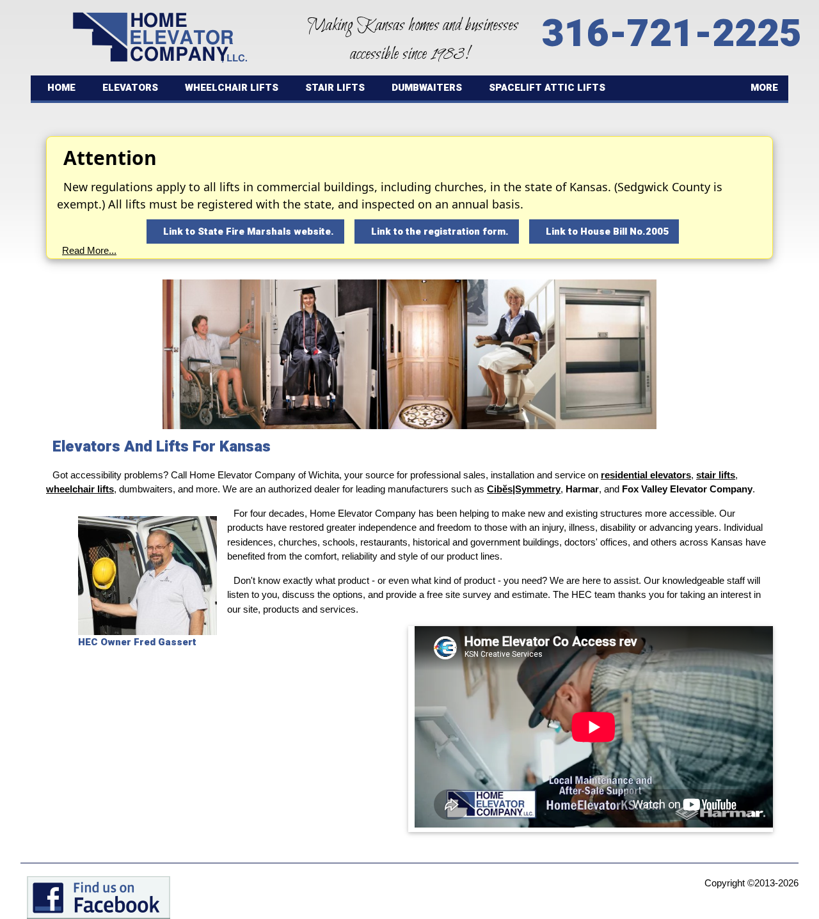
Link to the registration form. (440, 231)
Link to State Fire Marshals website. (248, 231)
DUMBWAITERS (427, 88)
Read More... (89, 250)
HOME (61, 88)
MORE (764, 88)
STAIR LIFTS (335, 88)
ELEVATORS (130, 88)
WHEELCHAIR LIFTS (231, 88)
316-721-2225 (672, 34)
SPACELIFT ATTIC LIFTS (547, 88)
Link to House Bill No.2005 (607, 231)
